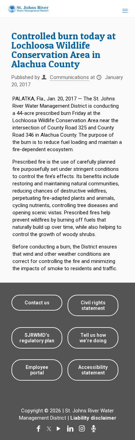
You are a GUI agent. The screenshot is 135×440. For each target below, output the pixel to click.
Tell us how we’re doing (93, 337)
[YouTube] (60, 428)
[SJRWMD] (25, 8)
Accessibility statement (93, 369)
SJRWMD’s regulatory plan (36, 337)
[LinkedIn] (71, 428)
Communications (69, 77)
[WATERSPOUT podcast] (95, 428)
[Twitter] (50, 428)
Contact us (37, 302)
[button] (118, 413)
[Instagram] (83, 428)
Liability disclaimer (93, 418)
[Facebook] (40, 428)
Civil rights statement (93, 305)
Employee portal (37, 369)
